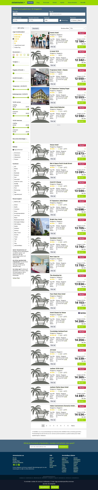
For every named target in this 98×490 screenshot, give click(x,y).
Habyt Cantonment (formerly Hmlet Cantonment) (67, 406)
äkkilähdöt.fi (44, 477)
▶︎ (47, 40)
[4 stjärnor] (21, 37)
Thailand (64, 470)
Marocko (76, 470)
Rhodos (75, 464)
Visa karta (35, 28)
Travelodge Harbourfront (58, 331)
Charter (30, 2)
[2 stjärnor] (21, 41)
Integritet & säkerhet (18, 462)
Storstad (46, 2)
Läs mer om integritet (49, 483)
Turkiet (63, 465)
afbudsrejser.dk (37, 477)
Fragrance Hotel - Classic (59, 70)
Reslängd (46, 18)
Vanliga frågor (16, 278)
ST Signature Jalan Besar (59, 200)
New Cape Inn (54, 256)
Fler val (53, 46)
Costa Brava (65, 461)
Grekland (76, 462)
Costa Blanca (77, 461)
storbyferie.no (75, 477)
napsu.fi (56, 477)
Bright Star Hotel (56, 219)
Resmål (83, 2)
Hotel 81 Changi (55, 182)
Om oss (14, 458)
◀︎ (32, 40)
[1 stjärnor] (21, 43)
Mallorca (64, 459)
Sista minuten (72, 2)
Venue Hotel (54, 145)
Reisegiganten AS (50, 476)
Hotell (55, 2)
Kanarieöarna (77, 459)
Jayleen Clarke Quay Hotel (59, 387)
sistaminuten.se (29, 477)
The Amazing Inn (55, 275)
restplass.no (22, 477)
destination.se (62, 477)
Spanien (76, 458)
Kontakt (15, 459)
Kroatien (76, 467)
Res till (51, 11)
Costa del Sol (65, 462)
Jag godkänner (44, 487)
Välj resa (80, 46)
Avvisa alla (55, 487)
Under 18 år (65, 458)
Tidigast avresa (17, 18)
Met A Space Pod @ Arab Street (61, 163)
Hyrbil (62, 2)
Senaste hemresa (33, 18)
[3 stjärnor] (21, 39)
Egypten (64, 471)
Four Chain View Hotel (57, 294)
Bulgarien (76, 468)
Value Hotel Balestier (57, 107)
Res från (15, 11)
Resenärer (73, 18)
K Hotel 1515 (54, 51)
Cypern (64, 467)
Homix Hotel (54, 32)
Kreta (63, 464)
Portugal (64, 468)
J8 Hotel (53, 350)
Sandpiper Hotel (55, 238)
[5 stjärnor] (21, 34)
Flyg (38, 2)
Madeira (76, 471)
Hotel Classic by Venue (58, 312)
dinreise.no (68, 477)
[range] (13, 57)
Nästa (73, 425)
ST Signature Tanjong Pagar (59, 88)
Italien (75, 465)
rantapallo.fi (50, 477)
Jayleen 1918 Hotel (56, 368)
